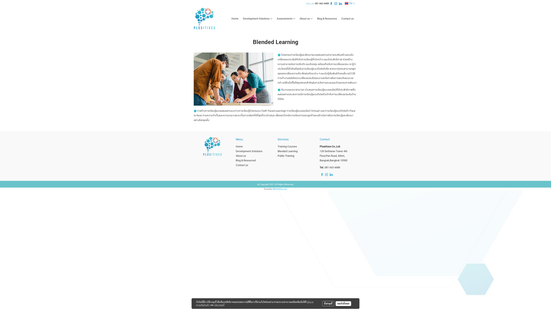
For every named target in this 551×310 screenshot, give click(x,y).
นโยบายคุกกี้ (219, 305)
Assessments (285, 18)
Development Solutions (256, 18)
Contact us (347, 18)
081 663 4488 (322, 3)
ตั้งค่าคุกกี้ (328, 303)
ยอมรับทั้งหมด (343, 303)
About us (305, 18)
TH (350, 3)
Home (234, 18)
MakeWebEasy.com (280, 189)
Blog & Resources (327, 18)
